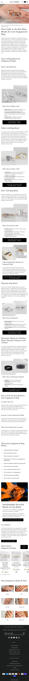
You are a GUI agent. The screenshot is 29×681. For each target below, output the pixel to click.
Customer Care (14, 658)
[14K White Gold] (4, 572)
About (14, 642)
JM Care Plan (14, 661)
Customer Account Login (14, 663)
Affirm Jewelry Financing (14, 653)
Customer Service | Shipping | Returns (14, 665)
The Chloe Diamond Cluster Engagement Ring (16, 564)
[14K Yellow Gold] (2, 572)
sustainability (20, 509)
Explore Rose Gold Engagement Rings (14, 240)
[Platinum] (7, 572)
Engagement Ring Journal (14, 649)
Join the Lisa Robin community (14, 627)
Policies (14, 667)
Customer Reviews (14, 645)
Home (2, 25)
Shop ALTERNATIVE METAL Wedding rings (14, 390)
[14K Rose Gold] (5, 572)
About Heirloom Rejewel (13, 519)
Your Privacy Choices (14, 669)
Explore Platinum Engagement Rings (14, 332)
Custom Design (14, 647)
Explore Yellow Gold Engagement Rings (14, 185)
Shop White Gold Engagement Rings (14, 122)
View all (24, 547)
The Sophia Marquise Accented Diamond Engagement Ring (5, 565)
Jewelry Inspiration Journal (14, 651)
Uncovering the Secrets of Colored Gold (14, 277)
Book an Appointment (9, 540)
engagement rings (21, 139)
